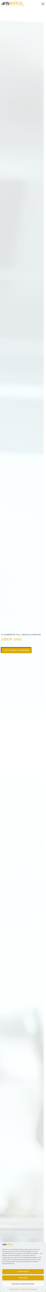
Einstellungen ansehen (23, 1284)
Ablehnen (23, 1278)
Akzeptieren (23, 1272)
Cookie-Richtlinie (14, 1289)
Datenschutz (25, 1289)
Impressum (33, 1289)
